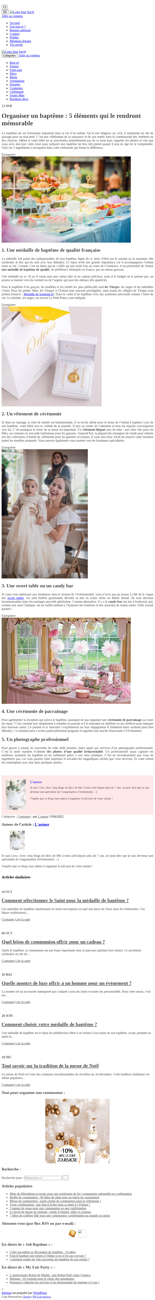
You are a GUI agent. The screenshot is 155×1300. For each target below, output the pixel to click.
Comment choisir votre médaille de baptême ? (49, 1024)
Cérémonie (17, 91)
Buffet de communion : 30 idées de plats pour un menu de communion (54, 1197)
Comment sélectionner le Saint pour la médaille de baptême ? (65, 900)
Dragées (15, 84)
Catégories (10, 55)
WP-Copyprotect (41, 1296)
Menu (13, 77)
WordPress (40, 1293)
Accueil (15, 23)
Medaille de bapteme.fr (38, 294)
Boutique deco (19, 99)
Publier (14, 37)
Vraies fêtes (17, 95)
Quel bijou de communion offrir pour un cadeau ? (53, 941)
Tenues (14, 66)
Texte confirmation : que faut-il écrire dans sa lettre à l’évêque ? (50, 1204)
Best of (14, 62)
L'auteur (43, 816)
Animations (17, 81)
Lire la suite (22, 919)
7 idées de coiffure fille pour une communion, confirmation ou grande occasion (60, 1215)
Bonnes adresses (20, 30)
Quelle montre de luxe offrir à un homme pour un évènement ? (67, 983)
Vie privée (16, 44)
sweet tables (15, 598)
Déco (13, 73)
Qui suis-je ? (18, 26)
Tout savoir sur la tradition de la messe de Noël (50, 1065)
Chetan (26, 1296)
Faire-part (16, 70)
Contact (15, 34)
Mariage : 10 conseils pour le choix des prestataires (42, 1278)
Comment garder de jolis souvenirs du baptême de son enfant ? (49, 1259)
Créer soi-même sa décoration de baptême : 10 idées (43, 1252)
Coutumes (16, 88)
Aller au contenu (12, 16)
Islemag (7, 1293)
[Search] (5, 7)
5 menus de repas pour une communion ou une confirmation (48, 1208)
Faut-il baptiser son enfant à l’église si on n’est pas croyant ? (48, 1255)
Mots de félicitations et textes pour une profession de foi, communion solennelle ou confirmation (71, 1193)
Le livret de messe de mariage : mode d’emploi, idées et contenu (50, 1212)
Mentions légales (20, 41)
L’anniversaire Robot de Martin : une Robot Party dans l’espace (50, 1275)
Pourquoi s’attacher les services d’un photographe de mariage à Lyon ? (54, 1282)
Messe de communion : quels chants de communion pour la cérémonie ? (55, 1201)
